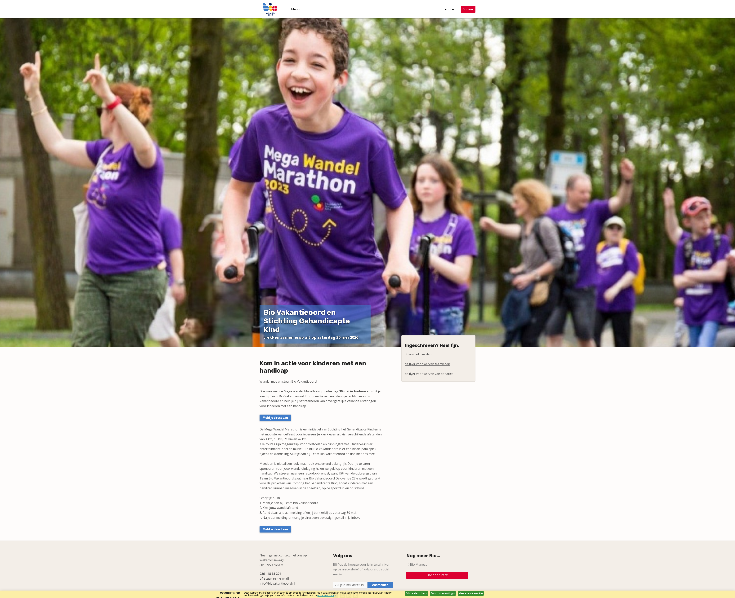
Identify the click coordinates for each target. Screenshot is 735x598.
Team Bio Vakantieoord (301, 503)
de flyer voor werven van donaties (429, 374)
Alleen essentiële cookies (470, 593)
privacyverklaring (326, 595)
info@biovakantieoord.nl (277, 583)
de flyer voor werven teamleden (427, 364)
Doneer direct (437, 575)
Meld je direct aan (275, 418)
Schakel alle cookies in (416, 593)
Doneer (468, 9)
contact (450, 9)
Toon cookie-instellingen (443, 593)
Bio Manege (418, 564)
